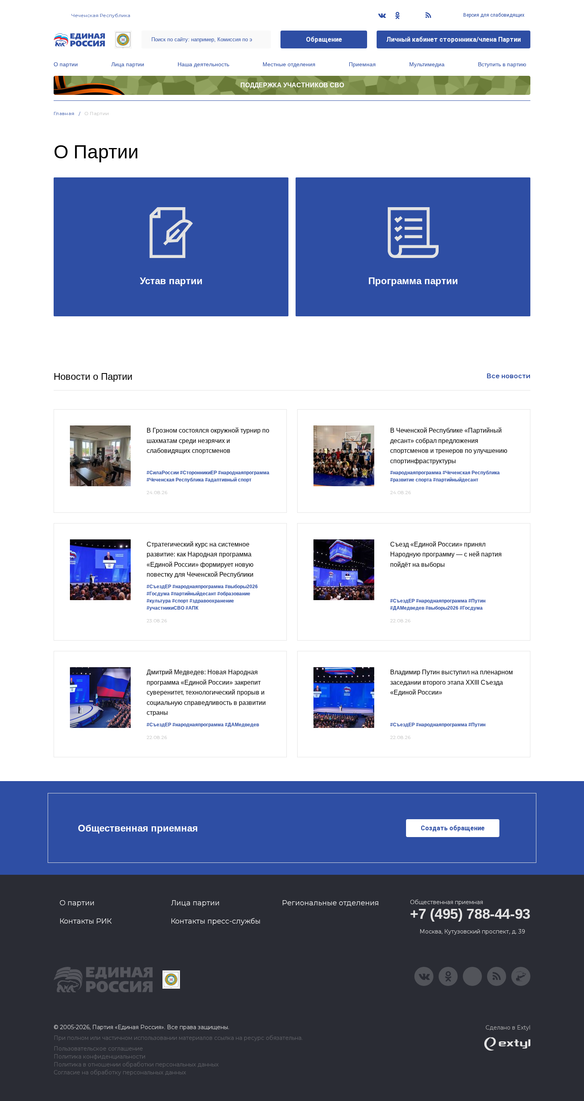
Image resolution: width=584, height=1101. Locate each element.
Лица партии (127, 64)
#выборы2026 (241, 586)
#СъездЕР (159, 586)
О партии (66, 64)
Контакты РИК (86, 921)
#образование (233, 594)
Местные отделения (289, 64)
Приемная (362, 64)
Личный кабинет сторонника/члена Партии (453, 39)
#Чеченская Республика (175, 480)
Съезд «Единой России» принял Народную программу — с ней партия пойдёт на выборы (446, 554)
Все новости (508, 376)
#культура (159, 601)
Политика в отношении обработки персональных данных (136, 1064)
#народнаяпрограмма (243, 472)
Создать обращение (453, 828)
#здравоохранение (212, 601)
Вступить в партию (502, 64)
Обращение (324, 39)
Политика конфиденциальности (99, 1056)
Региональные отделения (330, 903)
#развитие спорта (411, 480)
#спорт (180, 601)
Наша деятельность (203, 64)
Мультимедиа (427, 64)
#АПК (192, 608)
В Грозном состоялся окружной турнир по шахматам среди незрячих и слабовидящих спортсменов (208, 440)
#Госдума (158, 594)
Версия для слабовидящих (493, 15)
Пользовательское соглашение (98, 1048)
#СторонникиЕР (198, 472)
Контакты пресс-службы (216, 921)
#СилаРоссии (163, 472)
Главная (64, 113)
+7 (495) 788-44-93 (470, 914)
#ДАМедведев (407, 608)
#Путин (476, 601)
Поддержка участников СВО (292, 85)
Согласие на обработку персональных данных (120, 1072)
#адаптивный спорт (228, 480)
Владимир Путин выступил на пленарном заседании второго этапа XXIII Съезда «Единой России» (451, 682)
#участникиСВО (165, 608)
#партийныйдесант (455, 480)
